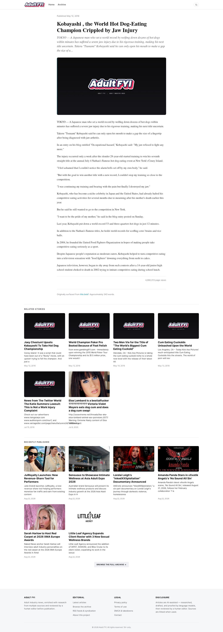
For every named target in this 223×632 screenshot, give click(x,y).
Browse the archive (82, 606)
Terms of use (120, 606)
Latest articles (79, 602)
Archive (62, 4)
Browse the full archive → (111, 564)
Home (51, 4)
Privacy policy (120, 602)
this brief (84, 294)
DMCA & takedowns (123, 611)
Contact (118, 615)
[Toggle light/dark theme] (196, 5)
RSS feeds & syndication (84, 611)
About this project (81, 615)
